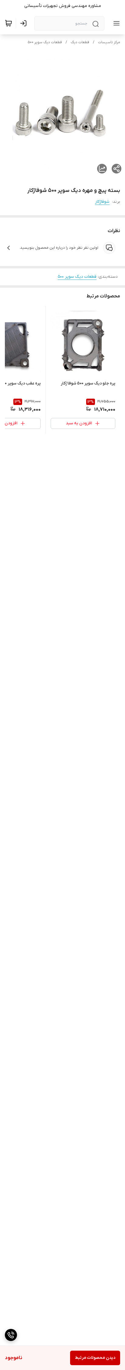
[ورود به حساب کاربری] (24, 23)
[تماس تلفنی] (11, 1335)
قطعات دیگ (80, 42)
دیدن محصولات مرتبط (95, 1358)
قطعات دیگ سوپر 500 (45, 42)
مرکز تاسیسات (109, 42)
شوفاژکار (102, 202)
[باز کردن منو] (115, 23)
